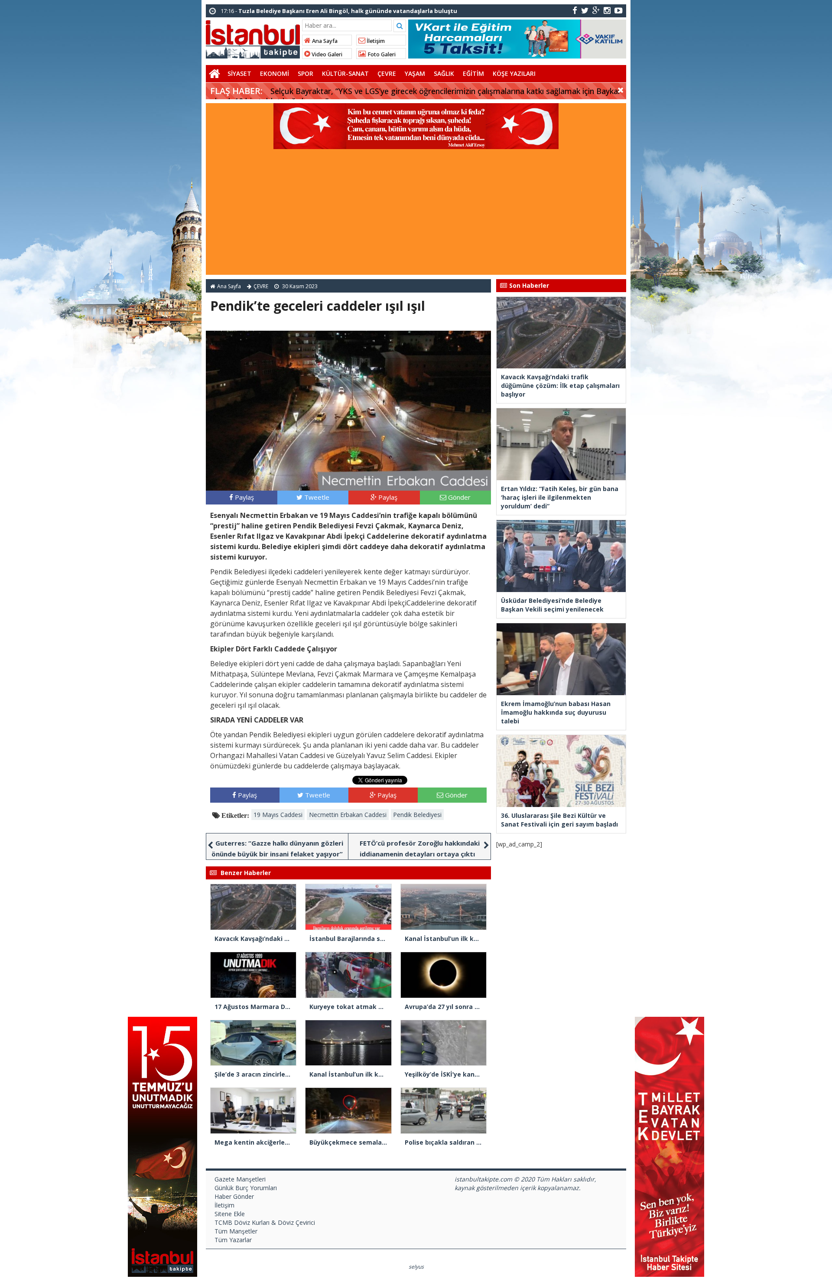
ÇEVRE (386, 73)
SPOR (305, 73)
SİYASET (239, 73)
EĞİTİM (473, 73)
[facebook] (574, 10)
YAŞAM (415, 73)
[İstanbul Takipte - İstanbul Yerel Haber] (253, 37)
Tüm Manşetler (235, 1231)
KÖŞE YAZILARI (514, 73)
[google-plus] (596, 10)
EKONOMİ (274, 73)
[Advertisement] (416, 214)
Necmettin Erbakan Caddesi (348, 814)
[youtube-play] (618, 10)
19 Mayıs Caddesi (278, 814)
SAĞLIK (444, 73)
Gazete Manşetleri (240, 1179)
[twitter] (584, 10)
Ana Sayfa (324, 41)
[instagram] (607, 10)
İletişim (375, 41)
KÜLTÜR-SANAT (345, 73)
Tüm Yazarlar (233, 1240)
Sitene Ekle (229, 1214)
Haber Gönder (234, 1196)
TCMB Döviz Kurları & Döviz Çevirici (264, 1222)
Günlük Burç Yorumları (245, 1188)
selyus (416, 1266)
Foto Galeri (381, 54)
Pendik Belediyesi (417, 814)
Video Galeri (326, 54)
